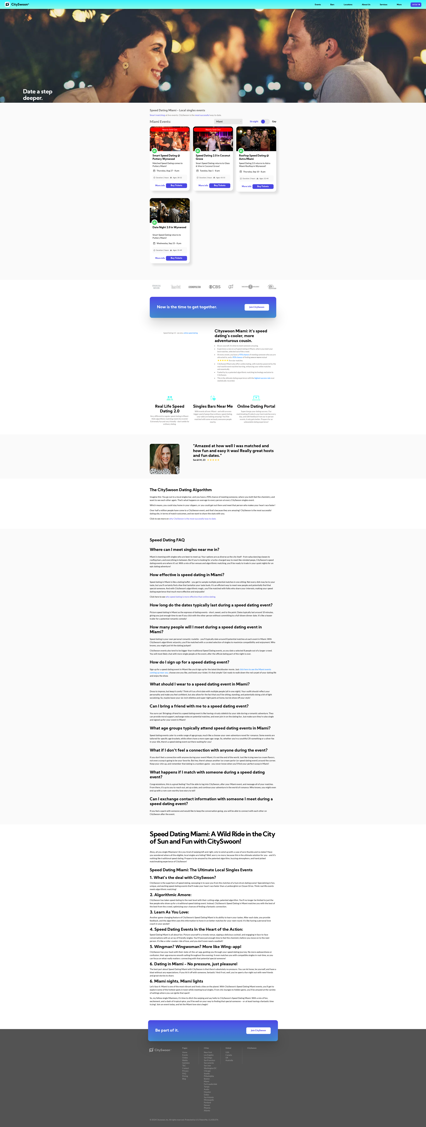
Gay (274, 121)
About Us (366, 5)
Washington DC (210, 1068)
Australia (229, 1060)
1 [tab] (195, 471)
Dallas (206, 1094)
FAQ (184, 1073)
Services (383, 5)
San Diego (208, 1057)
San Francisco (209, 1060)
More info (160, 186)
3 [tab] (199, 471)
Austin (206, 1089)
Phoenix (207, 1108)
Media (185, 1060)
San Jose (207, 1065)
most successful (202, 115)
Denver (207, 1105)
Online (185, 1057)
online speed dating (191, 333)
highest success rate (262, 378)
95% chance (244, 354)
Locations (348, 5)
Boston (207, 1079)
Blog (184, 1079)
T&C (184, 1065)
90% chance (237, 357)
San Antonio (209, 1097)
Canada (229, 1055)
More (399, 5)
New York (208, 1052)
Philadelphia (209, 1076)
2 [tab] (197, 471)
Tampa (206, 1086)
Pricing (185, 1076)
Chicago (207, 1071)
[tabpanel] (213, 459)
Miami (206, 1081)
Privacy (185, 1071)
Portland (207, 1102)
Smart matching (157, 115)
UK (227, 1057)
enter (416, 5)
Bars (332, 5)
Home (184, 1052)
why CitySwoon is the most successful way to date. (192, 518)
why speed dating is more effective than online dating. (191, 597)
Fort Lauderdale (210, 1084)
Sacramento (209, 1063)
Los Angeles (209, 1055)
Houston (207, 1092)
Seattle (207, 1073)
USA (227, 1052)
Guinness (186, 1063)
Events (318, 5)
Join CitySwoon (256, 307)
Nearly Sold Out (169, 129)
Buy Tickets (176, 186)
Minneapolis (209, 1100)
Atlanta (207, 1110)
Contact (185, 1068)
